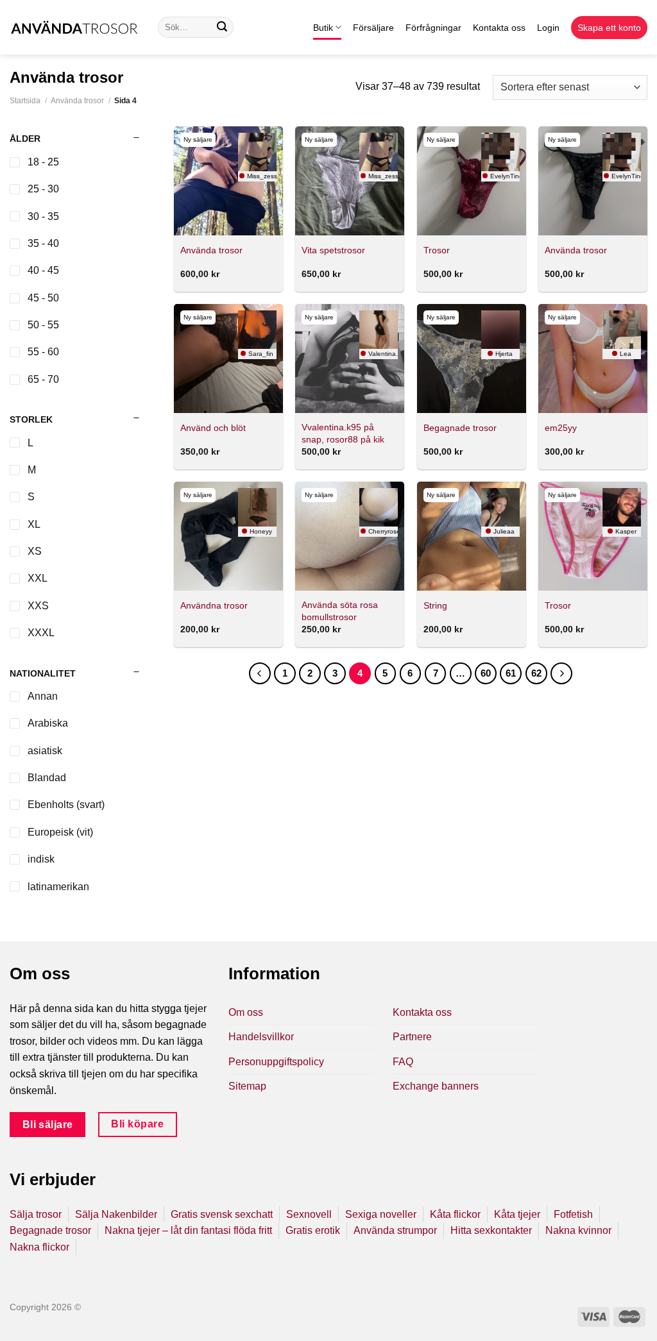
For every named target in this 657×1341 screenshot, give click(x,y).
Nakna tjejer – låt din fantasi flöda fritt (188, 1230)
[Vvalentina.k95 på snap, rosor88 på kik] (349, 358)
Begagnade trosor (460, 428)
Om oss (245, 1012)
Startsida (25, 100)
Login (548, 27)
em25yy (561, 428)
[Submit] (222, 27)
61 (511, 673)
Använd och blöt (213, 428)
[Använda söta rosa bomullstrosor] (349, 536)
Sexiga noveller (380, 1214)
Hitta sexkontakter (491, 1230)
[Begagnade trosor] (471, 358)
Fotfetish (573, 1214)
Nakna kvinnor (578, 1230)
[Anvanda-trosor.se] (74, 27)
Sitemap (247, 1086)
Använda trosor (77, 100)
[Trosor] (471, 180)
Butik (323, 27)
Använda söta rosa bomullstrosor (340, 611)
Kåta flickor (455, 1214)
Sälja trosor (36, 1214)
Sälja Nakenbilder (116, 1214)
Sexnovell (309, 1214)
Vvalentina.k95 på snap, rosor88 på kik (343, 433)
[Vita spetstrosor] (349, 180)
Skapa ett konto (609, 27)
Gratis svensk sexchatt (222, 1214)
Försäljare (373, 27)
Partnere (412, 1036)
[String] (471, 536)
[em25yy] (592, 358)
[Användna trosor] (228, 536)
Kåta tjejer (517, 1214)
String (435, 605)
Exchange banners (436, 1086)
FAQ (403, 1061)
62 (536, 673)
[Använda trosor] (228, 180)
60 (486, 673)
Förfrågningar (433, 27)
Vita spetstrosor (333, 250)
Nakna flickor (39, 1247)
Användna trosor (214, 605)
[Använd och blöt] (228, 358)
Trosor (436, 250)
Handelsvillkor (261, 1036)
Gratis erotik (313, 1230)
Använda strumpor (395, 1230)
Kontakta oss (499, 27)
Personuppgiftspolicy (276, 1061)
